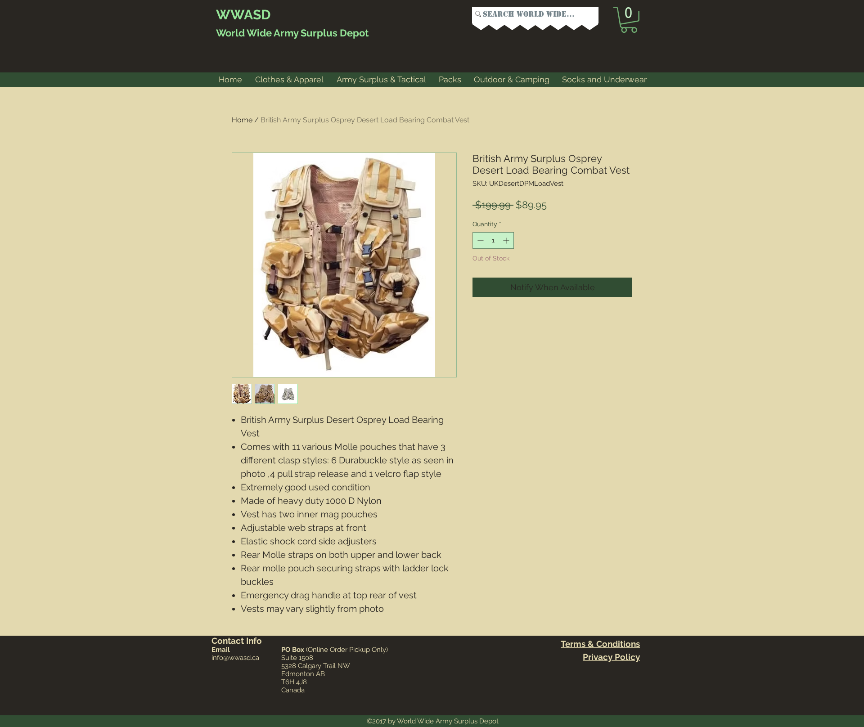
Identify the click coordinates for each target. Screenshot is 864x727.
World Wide (244, 33)
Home (242, 120)
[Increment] (507, 240)
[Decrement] (479, 240)
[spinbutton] (493, 240)
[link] (628, 20)
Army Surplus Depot (320, 33)
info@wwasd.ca (235, 658)
